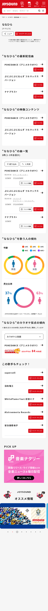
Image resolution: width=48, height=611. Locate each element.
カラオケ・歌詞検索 (13, 17)
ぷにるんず (17, 198)
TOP (3, 17)
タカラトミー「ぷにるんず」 (24, 201)
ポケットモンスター (20, 175)
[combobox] (26, 164)
